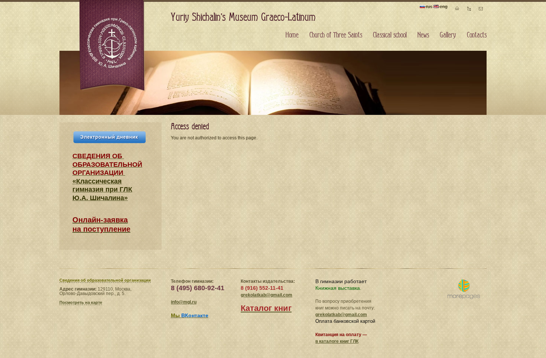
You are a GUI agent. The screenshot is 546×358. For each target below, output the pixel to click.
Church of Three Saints (335, 35)
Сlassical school (390, 35)
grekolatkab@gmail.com (266, 295)
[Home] (112, 46)
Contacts (477, 35)
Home (292, 35)
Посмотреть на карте (80, 302)
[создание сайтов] (464, 289)
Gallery (448, 35)
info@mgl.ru (183, 302)
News (423, 35)
